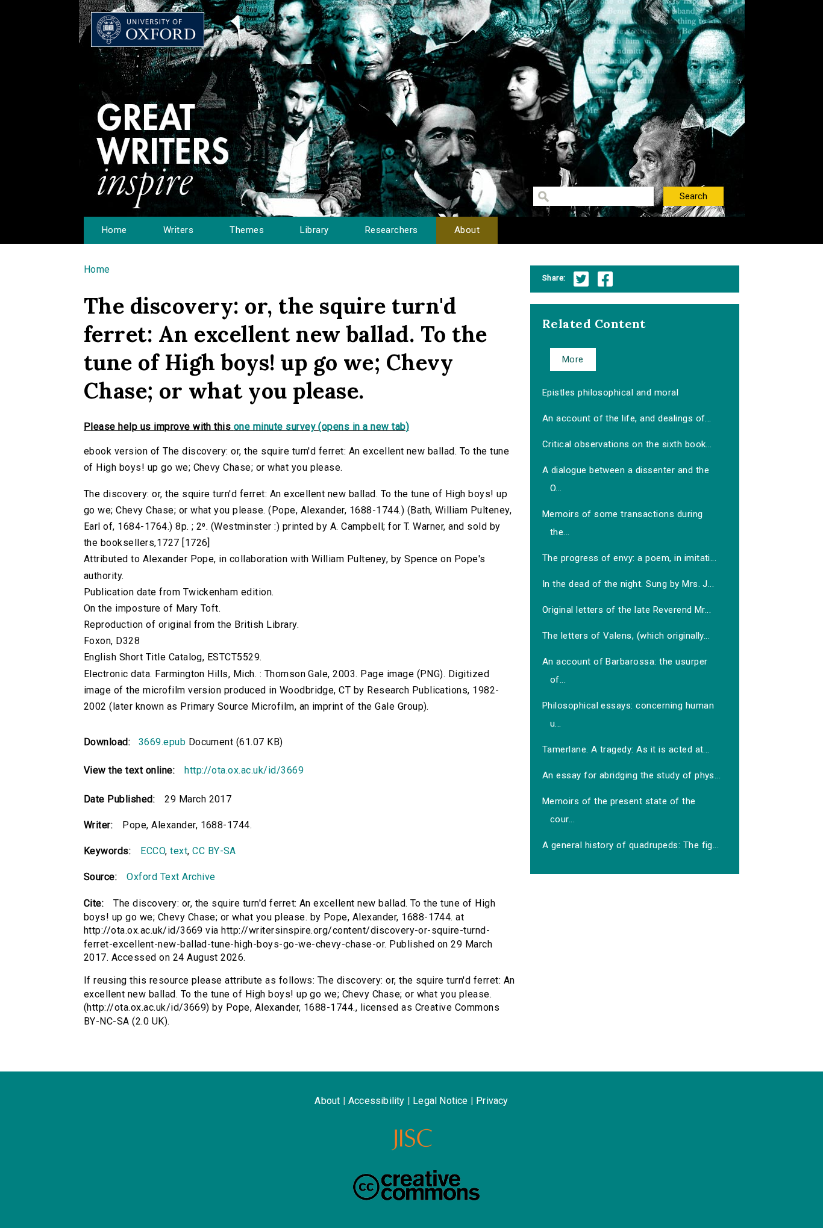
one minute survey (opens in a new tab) (321, 426)
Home (114, 230)
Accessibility (376, 1100)
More (573, 359)
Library (314, 230)
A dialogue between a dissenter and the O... (625, 479)
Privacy (492, 1100)
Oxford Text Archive (171, 876)
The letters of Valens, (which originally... (626, 635)
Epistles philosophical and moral (610, 392)
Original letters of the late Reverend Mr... (627, 609)
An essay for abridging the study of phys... (631, 775)
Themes (247, 230)
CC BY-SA (214, 851)
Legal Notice (440, 1100)
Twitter (581, 279)
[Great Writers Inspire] (147, 29)
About (467, 230)
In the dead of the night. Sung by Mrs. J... (628, 583)
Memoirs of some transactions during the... (622, 523)
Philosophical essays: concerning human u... (628, 714)
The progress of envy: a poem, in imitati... (629, 558)
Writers (178, 230)
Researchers (391, 230)
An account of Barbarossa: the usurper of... (625, 670)
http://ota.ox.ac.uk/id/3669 (244, 770)
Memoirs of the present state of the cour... (619, 810)
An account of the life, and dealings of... (627, 418)
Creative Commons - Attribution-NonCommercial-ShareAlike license (416, 1185)
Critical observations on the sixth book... (627, 444)
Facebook (605, 279)
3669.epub (162, 742)
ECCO (152, 851)
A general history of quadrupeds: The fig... (630, 845)
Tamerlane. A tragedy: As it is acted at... (626, 749)
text (178, 851)
